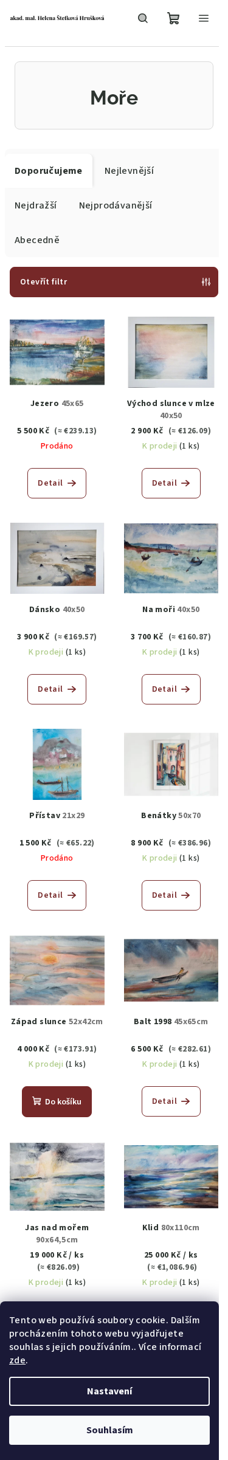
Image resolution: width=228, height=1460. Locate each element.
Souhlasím (109, 1430)
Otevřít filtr (43, 282)
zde (17, 1360)
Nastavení (109, 1391)
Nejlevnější (129, 170)
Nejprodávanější (116, 205)
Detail (50, 483)
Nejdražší (36, 205)
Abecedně (37, 240)
